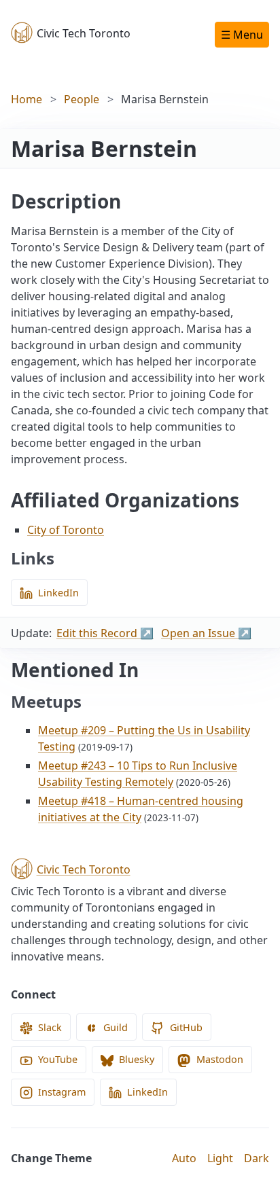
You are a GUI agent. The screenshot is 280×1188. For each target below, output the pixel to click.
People (81, 99)
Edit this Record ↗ (105, 633)
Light (220, 1158)
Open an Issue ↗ (206, 633)
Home (26, 99)
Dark (256, 1158)
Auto (184, 1158)
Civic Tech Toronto (83, 33)
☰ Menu (242, 34)
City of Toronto (65, 529)
